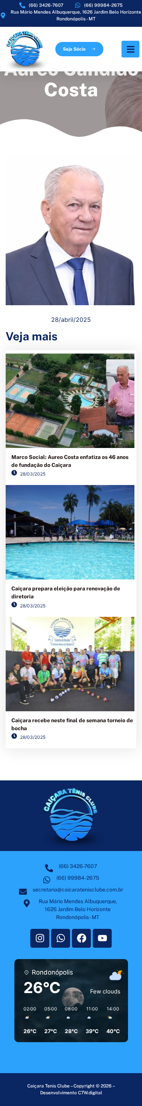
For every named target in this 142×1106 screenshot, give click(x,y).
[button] (27, 1020)
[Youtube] (102, 938)
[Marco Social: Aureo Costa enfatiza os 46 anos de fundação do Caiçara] (70, 401)
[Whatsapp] (60, 938)
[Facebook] (81, 938)
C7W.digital (90, 1092)
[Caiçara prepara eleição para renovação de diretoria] (70, 532)
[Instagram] (39, 938)
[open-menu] (130, 49)
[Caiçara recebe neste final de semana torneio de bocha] (70, 664)
